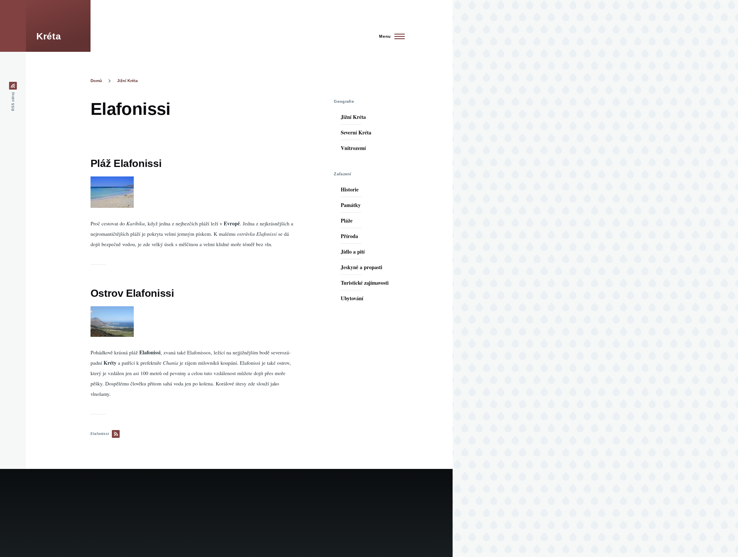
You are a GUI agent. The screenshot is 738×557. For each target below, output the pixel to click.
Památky (351, 205)
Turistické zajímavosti (365, 282)
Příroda (349, 236)
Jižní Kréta (127, 80)
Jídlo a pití (353, 251)
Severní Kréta (356, 132)
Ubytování (352, 298)
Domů (96, 80)
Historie (350, 189)
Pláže (347, 220)
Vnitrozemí (353, 148)
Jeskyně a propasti (361, 267)
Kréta (48, 36)
